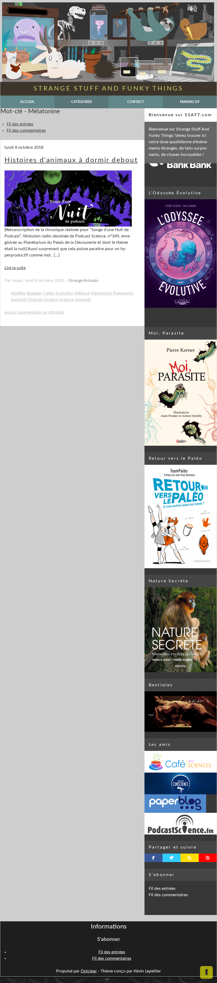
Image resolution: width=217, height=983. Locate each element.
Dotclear (89, 971)
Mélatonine (101, 293)
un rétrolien (53, 312)
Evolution (65, 293)
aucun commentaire (22, 312)
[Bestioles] (180, 711)
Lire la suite (15, 268)
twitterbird (171, 858)
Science (67, 299)
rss (189, 858)
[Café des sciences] (180, 762)
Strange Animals (83, 280)
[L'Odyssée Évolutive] (180, 253)
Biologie (33, 293)
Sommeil (83, 299)
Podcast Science (43, 299)
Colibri (48, 293)
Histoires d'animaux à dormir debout (71, 160)
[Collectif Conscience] (180, 783)
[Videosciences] (180, 824)
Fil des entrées (20, 124)
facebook (153, 858)
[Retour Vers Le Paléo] (180, 516)
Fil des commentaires (26, 130)
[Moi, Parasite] (180, 393)
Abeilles (18, 293)
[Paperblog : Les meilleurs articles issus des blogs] (180, 803)
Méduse (82, 293)
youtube (207, 858)
